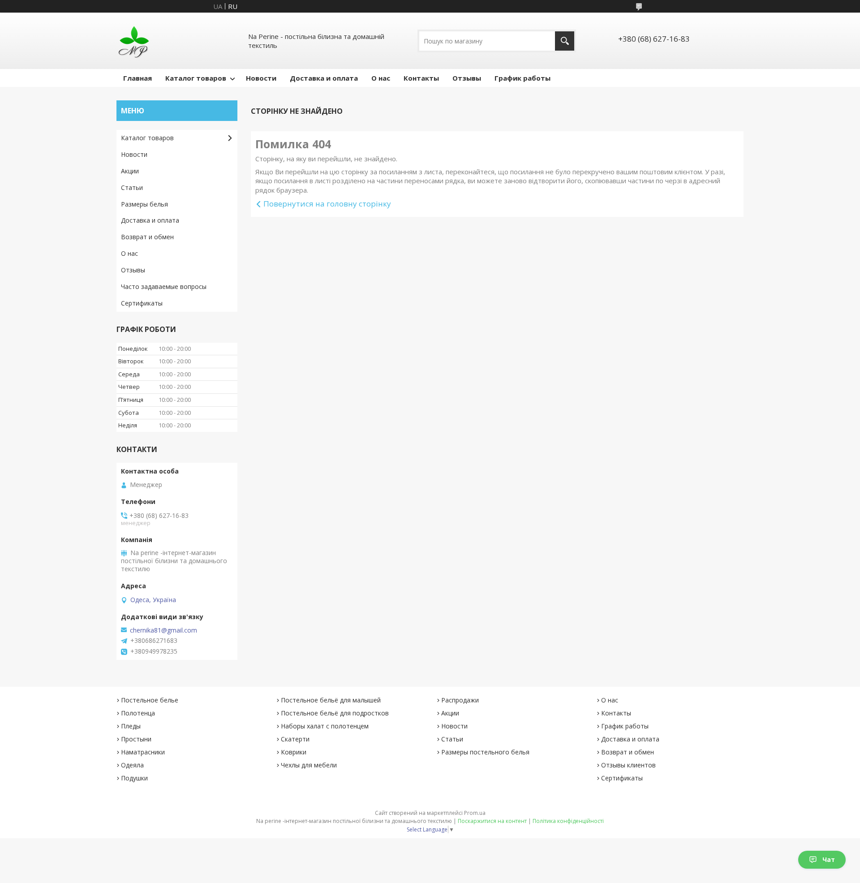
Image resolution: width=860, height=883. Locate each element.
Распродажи (460, 700)
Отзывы (466, 77)
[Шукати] (564, 41)
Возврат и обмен (147, 237)
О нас (380, 77)
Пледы (131, 726)
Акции (130, 171)
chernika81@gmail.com (163, 630)
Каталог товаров (195, 77)
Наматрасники (143, 752)
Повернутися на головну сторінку (327, 203)
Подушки (134, 778)
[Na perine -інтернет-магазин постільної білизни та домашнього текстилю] (134, 40)
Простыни (136, 739)
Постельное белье (149, 700)
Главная (137, 77)
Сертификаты (142, 303)
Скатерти (295, 739)
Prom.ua (475, 813)
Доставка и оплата (324, 77)
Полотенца (138, 713)
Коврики (293, 752)
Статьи (132, 187)
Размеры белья (144, 204)
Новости (261, 77)
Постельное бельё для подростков (335, 713)
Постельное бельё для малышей (331, 700)
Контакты (421, 77)
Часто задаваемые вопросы (163, 286)
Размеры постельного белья (485, 752)
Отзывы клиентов (628, 765)
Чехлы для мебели (309, 765)
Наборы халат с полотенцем (325, 726)
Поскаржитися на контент (492, 821)
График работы (522, 77)
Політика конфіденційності (568, 821)
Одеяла (132, 765)
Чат (828, 859)
